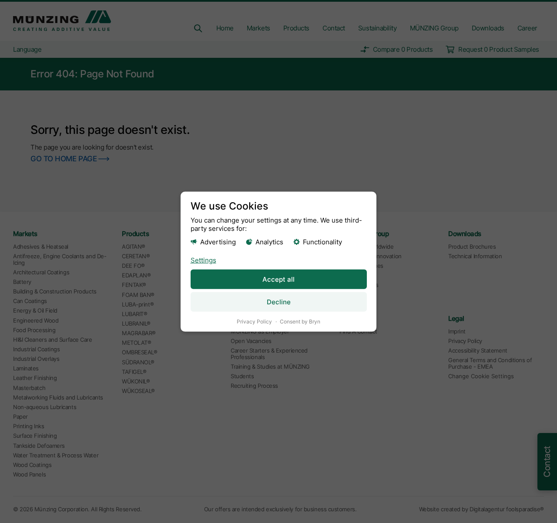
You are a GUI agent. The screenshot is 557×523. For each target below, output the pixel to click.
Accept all (278, 279)
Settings (203, 260)
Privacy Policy (254, 321)
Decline (279, 302)
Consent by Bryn (300, 321)
